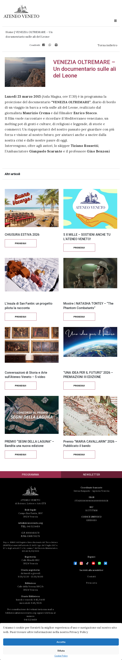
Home (9, 32)
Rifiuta (61, 650)
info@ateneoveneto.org (30, 523)
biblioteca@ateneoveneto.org (21, 613)
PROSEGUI (20, 243)
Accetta (61, 642)
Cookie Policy (61, 656)
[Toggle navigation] (115, 21)
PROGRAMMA (30, 474)
